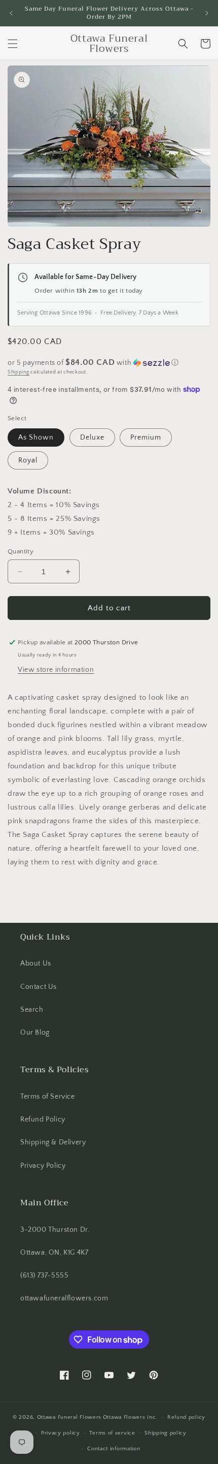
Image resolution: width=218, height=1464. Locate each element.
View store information (56, 670)
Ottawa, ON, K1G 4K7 (54, 1253)
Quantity (20, 551)
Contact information (113, 1449)
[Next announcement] (207, 13)
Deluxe (92, 437)
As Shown (36, 437)
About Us (35, 963)
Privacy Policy (42, 1166)
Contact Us (38, 987)
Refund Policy (42, 1119)
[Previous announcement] (11, 13)
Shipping (18, 372)
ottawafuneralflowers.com (64, 1298)
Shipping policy (165, 1433)
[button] (13, 44)
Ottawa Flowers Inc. (130, 1417)
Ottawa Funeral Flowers (69, 1417)
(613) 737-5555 (44, 1275)
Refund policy (186, 1417)
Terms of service (112, 1433)
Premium (145, 437)
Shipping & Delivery (53, 1142)
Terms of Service (47, 1097)
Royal (28, 460)
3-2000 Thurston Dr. (54, 1230)
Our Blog (35, 1033)
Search (32, 1010)
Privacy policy (60, 1433)
